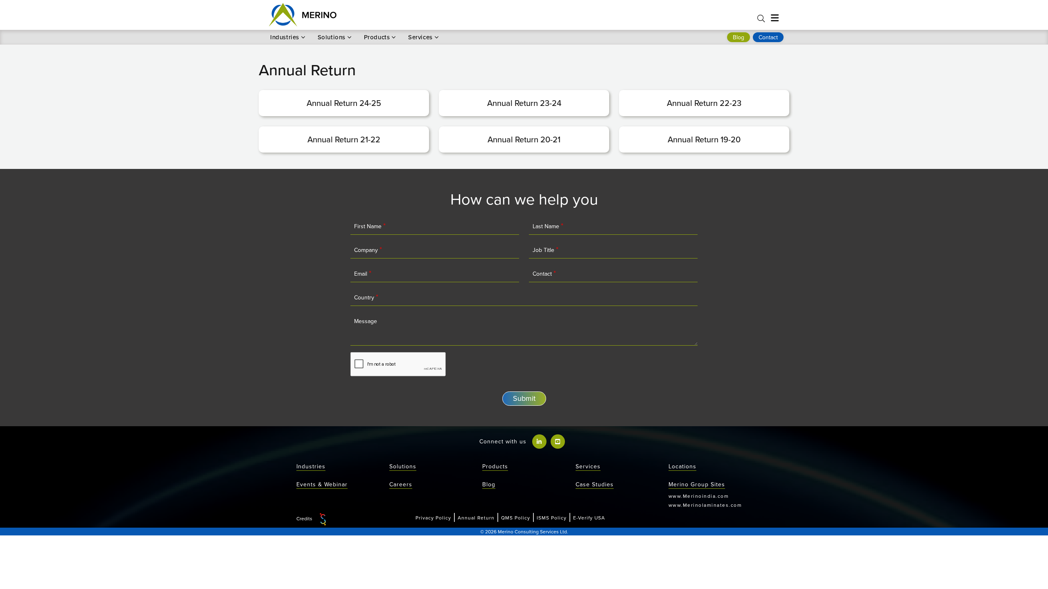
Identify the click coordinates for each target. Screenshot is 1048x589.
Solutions (332, 37)
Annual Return (476, 517)
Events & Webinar (322, 484)
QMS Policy (515, 517)
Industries (284, 37)
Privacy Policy (433, 517)
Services (420, 37)
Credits (305, 518)
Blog (488, 484)
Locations (682, 466)
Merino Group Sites (697, 484)
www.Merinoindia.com (699, 495)
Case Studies (595, 484)
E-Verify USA (589, 517)
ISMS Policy (552, 517)
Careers (400, 484)
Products (377, 37)
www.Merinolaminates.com (705, 504)
